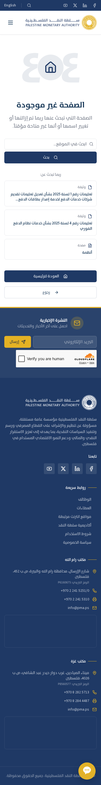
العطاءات (84, 508)
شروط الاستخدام (78, 534)
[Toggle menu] (10, 22)
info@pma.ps (78, 608)
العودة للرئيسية (46, 276)
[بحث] (29, 5)
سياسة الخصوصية (77, 542)
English (10, 5)
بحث (46, 157)
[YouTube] (65, 5)
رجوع (46, 292)
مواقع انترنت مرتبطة (74, 516)
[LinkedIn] (85, 5)
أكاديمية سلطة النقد (74, 525)
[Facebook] (94, 5)
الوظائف (84, 499)
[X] (75, 5)
